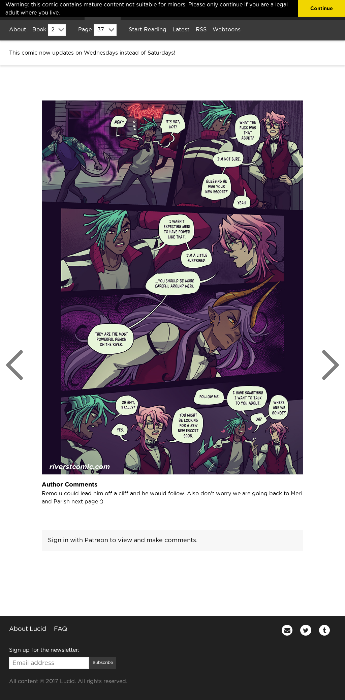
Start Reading (147, 29)
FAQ (60, 629)
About (17, 29)
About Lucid (27, 629)
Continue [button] (321, 8)
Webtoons (227, 29)
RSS (201, 29)
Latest (181, 29)
